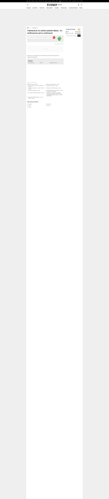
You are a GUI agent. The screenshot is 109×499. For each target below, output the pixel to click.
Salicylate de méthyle (51, 85)
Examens (57, 7)
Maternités (49, 104)
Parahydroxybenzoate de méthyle (53, 90)
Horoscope (74, 1)
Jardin (46, 1)
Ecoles (29, 105)
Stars (67, 1)
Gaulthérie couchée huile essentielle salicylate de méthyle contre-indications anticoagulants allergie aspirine (54, 93)
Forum (81, 1)
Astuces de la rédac (70, 33)
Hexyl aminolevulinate (32, 90)
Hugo (78, 1)
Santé (60, 1)
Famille (57, 1)
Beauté (33, 1)
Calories (48, 105)
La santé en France (73, 7)
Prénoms (30, 104)
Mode (30, 1)
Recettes (40, 1)
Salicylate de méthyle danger (52, 88)
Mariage (53, 1)
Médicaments (49, 7)
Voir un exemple (78, 31)
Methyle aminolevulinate (51, 84)
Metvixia (30, 60)
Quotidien (35, 7)
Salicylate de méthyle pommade (34, 92)
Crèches (29, 107)
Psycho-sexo (64, 7)
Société (63, 1)
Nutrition (41, 7)
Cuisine (36, 1)
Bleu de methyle (31, 85)
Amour (49, 1)
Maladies (29, 7)
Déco (43, 1)
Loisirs (70, 1)
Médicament (35, 27)
